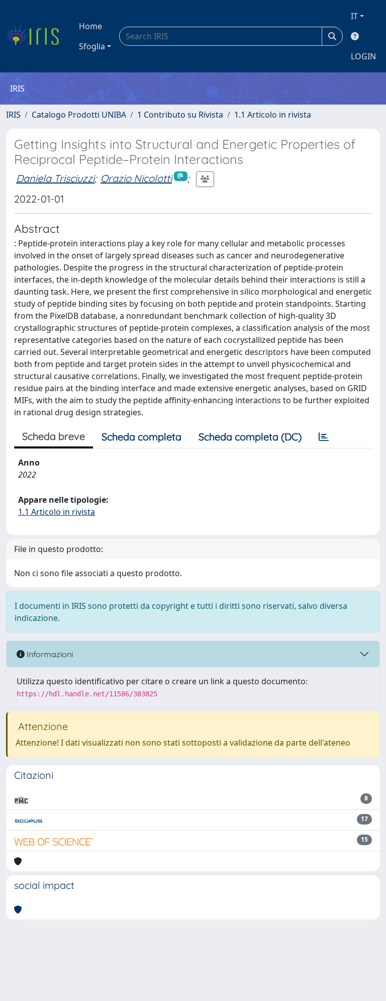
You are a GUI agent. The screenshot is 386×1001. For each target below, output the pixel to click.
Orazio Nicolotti (136, 178)
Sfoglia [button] (92, 46)
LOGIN (363, 56)
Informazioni (49, 654)
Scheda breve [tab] (53, 436)
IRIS (13, 114)
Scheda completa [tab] (141, 436)
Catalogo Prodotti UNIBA (79, 114)
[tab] (323, 436)
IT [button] (354, 16)
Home (90, 26)
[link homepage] (36, 36)
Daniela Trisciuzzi (55, 178)
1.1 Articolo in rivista (272, 114)
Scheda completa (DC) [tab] (250, 436)
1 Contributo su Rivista (180, 114)
